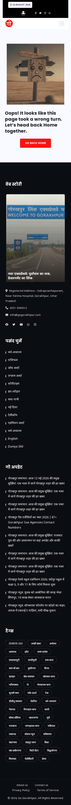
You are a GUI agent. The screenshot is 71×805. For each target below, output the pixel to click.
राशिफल (13, 360)
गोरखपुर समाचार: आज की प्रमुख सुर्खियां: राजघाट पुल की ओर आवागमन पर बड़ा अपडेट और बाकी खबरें (35, 541)
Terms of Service (48, 790)
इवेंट (27, 651)
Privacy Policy (21, 790)
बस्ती (47, 709)
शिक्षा (46, 742)
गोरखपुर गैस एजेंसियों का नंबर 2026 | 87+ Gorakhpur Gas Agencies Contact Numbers (32, 523)
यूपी (48, 717)
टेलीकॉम (12, 415)
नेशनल (12, 709)
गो (28, 684)
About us (22, 785)
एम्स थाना (49, 659)
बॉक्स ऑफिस (14, 717)
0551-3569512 (18, 308)
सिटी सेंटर (34, 750)
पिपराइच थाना (30, 709)
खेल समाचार (28, 676)
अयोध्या (53, 643)
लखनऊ (12, 734)
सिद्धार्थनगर (52, 750)
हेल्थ (44, 758)
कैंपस (46, 668)
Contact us (41, 785)
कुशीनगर (32, 668)
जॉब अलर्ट (13, 368)
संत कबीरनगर (15, 750)
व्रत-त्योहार (14, 392)
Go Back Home (35, 143)
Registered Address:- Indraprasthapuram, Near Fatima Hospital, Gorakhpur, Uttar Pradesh (34, 296)
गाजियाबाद (13, 684)
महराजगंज (33, 717)
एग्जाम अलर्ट (15, 376)
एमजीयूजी (32, 659)
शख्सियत (47, 734)
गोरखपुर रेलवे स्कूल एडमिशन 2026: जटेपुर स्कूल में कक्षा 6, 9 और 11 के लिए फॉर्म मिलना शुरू (36, 582)
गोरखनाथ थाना (43, 684)
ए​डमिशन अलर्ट (16, 423)
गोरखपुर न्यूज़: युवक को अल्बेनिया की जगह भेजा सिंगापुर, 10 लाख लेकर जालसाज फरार (35, 595)
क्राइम (12, 676)
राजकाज (13, 725)
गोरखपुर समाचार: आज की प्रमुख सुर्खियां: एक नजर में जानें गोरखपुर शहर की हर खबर (36, 494)
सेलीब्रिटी (29, 758)
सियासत (12, 758)
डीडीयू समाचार (15, 701)
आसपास (12, 651)
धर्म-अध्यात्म (14, 352)
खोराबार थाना (49, 676)
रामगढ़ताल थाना (32, 725)
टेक (46, 692)
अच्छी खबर (36, 643)
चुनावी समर (14, 692)
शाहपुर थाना (30, 742)
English (13, 439)
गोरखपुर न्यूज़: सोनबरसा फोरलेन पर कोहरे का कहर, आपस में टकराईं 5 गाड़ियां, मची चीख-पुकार (36, 608)
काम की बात (14, 668)
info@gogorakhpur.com (25, 315)
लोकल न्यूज (30, 734)
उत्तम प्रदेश (42, 651)
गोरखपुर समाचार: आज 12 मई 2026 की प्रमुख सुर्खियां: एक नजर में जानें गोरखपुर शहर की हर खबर (36, 481)
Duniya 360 (15, 447)
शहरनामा (13, 742)
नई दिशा (12, 407)
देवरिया (34, 701)
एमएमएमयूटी (14, 659)
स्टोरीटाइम (13, 384)
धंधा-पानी (13, 400)
